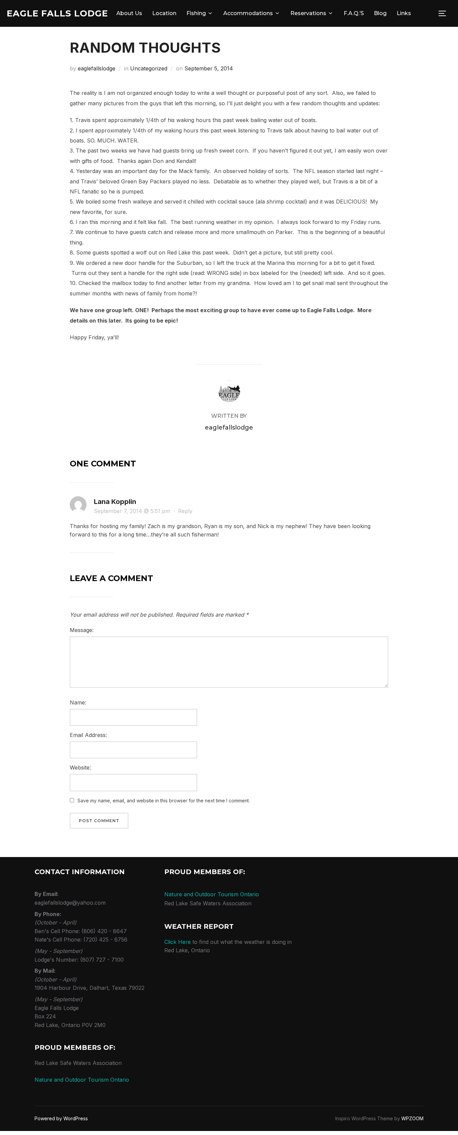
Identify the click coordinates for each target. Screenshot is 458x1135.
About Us (129, 13)
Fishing (196, 13)
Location (164, 13)
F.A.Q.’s (354, 13)
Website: (80, 767)
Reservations (308, 13)
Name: (78, 702)
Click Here (177, 942)
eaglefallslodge (96, 68)
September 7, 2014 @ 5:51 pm (133, 511)
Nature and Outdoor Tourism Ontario (82, 1079)
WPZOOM (412, 1118)
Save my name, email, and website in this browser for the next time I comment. (163, 800)
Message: (82, 630)
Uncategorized (148, 68)
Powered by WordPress (61, 1118)
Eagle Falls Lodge (57, 13)
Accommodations (248, 13)
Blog (380, 13)
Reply (185, 511)
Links (404, 13)
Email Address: (88, 735)
